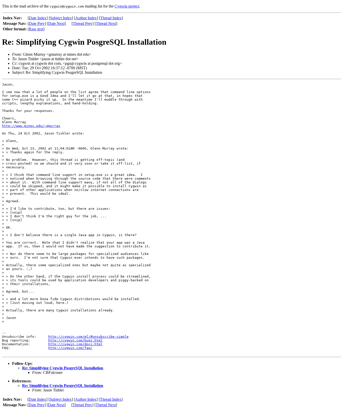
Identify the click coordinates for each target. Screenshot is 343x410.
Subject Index (61, 18)
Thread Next (106, 23)
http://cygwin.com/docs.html (75, 344)
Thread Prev (82, 23)
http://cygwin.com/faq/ (70, 348)
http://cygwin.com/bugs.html (75, 340)
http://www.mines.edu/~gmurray (31, 126)
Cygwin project (127, 6)
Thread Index (111, 18)
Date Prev (37, 23)
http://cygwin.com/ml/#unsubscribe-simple (88, 336)
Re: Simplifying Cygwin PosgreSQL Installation (62, 368)
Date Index (37, 18)
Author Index (86, 18)
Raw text (36, 29)
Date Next (56, 23)
